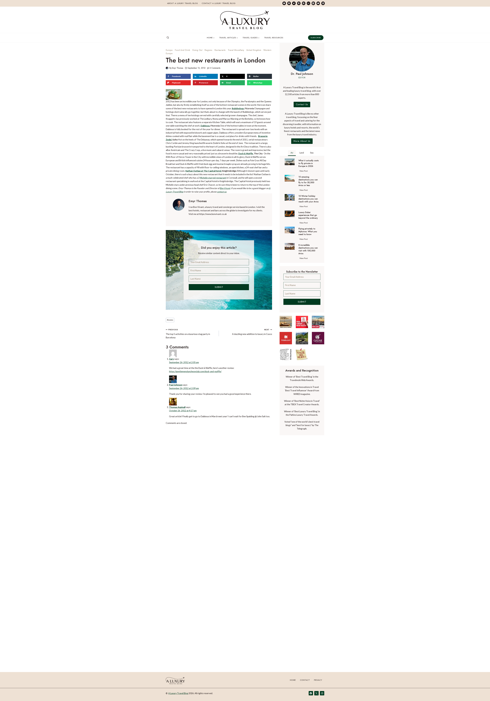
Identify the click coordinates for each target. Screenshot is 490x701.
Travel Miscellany (236, 50)
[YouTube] (318, 3)
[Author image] (167, 68)
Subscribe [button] (316, 37)
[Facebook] (289, 3)
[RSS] (323, 3)
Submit (219, 280)
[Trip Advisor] (308, 3)
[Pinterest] (303, 3)
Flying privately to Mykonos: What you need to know (307, 231)
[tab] (292, 153)
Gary (177, 350)
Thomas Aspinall (184, 401)
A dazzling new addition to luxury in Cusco (252, 324)
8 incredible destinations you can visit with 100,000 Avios (308, 249)
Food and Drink (182, 50)
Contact (305, 680)
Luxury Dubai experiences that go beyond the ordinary (308, 215)
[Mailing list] (284, 3)
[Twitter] (294, 3)
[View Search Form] (168, 37)
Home (293, 680)
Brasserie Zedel (252, 129)
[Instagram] (313, 3)
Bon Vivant (219, 181)
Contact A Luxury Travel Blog (219, 3)
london (170, 313)
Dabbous (195, 118)
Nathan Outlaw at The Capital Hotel (190, 163)
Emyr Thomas (177, 68)
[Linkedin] (299, 3)
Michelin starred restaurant (205, 170)
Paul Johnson (182, 377)
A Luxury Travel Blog (178, 693)
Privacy (318, 680)
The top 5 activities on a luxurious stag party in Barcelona (188, 326)
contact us (214, 184)
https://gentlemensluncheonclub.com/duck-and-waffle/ (192, 363)
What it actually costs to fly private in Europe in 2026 (308, 163)
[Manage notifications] (483, 694)
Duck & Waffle (233, 146)
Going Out (197, 50)
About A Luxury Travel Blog (182, 3)
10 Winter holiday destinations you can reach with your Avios (308, 199)
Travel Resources (273, 37)
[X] (316, 693)
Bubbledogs (205, 101)
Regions (208, 50)
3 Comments (215, 68)
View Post (304, 171)
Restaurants (220, 50)
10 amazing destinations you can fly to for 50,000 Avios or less (308, 181)
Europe (169, 50)
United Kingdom (253, 50)
